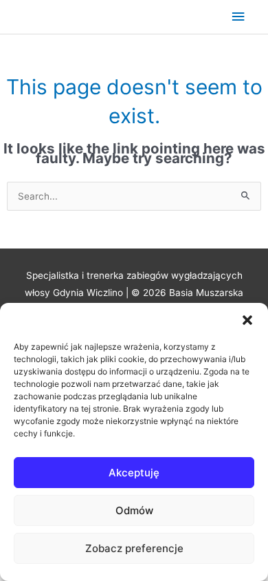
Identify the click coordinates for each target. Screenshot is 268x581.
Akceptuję (134, 472)
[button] (247, 320)
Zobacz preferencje (134, 548)
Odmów (134, 510)
